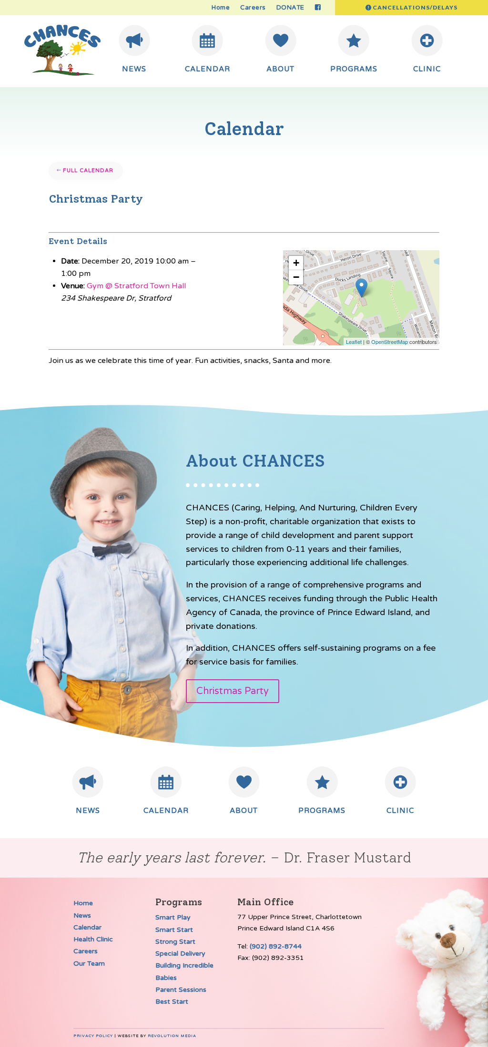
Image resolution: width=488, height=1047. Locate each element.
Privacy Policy (93, 1036)
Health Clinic (93, 939)
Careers (253, 7)
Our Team (89, 963)
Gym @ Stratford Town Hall (136, 286)
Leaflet (354, 341)
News (82, 915)
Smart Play (173, 917)
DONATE (290, 7)
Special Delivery (180, 953)
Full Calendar (88, 170)
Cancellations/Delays (415, 7)
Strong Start (175, 942)
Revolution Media (172, 1036)
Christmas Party (232, 691)
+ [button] (296, 263)
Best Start (171, 1002)
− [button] (296, 277)
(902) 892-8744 (276, 946)
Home (221, 7)
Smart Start (174, 930)
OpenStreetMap (389, 341)
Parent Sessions (180, 990)
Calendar (87, 927)
